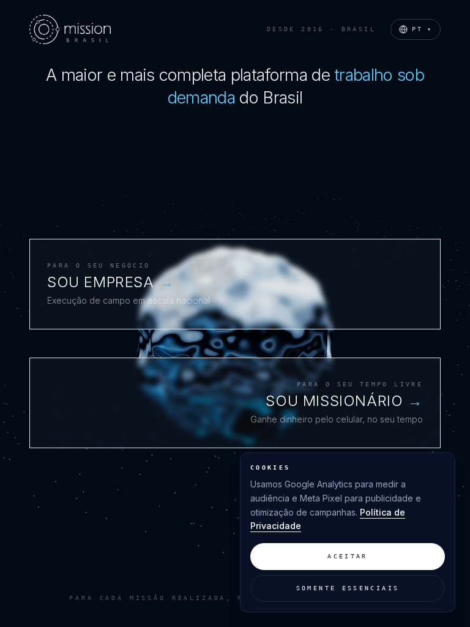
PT (422, 29)
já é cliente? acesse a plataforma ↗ (124, 340)
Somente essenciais (348, 588)
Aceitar (347, 556)
